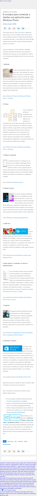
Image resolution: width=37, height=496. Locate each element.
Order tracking (26, 468)
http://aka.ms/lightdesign (18, 412)
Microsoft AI (3, 478)
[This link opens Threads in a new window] (28, 28)
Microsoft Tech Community (20, 483)
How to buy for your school (21, 473)
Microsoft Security (12, 478)
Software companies (12, 485)
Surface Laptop (11, 463)
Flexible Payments (25, 469)
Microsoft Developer (17, 481)
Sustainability (18, 488)
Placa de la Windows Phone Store (21, 377)
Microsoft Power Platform (7, 480)
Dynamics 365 (21, 478)
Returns (20, 468)
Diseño (25, 441)
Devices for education (12, 471)
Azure (9, 481)
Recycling (33, 493)
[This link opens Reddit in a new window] (14, 28)
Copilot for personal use (25, 464)
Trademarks (20, 493)
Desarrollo (20, 441)
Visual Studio (22, 485)
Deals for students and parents (23, 475)
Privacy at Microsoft (19, 486)
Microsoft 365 (29, 478)
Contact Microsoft (24, 492)
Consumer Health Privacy (7, 492)
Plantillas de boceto (17, 182)
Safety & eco (26, 493)
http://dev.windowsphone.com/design (16, 401)
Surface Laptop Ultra (20, 463)
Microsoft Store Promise (13, 469)
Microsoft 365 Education (6, 473)
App (16, 441)
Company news (10, 486)
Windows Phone (7, 444)
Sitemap (16, 492)
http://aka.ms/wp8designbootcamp (20, 405)
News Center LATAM (10, 24)
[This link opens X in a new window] (9, 28)
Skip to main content (5, 1)
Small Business (4, 481)
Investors (28, 486)
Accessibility (11, 488)
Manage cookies (4, 493)
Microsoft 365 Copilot (30, 480)
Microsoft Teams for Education (26, 471)
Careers (28, 485)
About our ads (4, 495)
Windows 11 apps (16, 466)
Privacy (31, 492)
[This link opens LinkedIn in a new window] (18, 28)
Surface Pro (3, 463)
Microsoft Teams (18, 480)
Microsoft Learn (27, 481)
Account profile (25, 466)
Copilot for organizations (11, 464)
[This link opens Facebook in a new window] (5, 28)
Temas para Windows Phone (20, 217)
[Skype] (23, 28)
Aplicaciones (10, 441)
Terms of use (12, 493)
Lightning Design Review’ (26, 37)
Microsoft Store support (10, 468)
